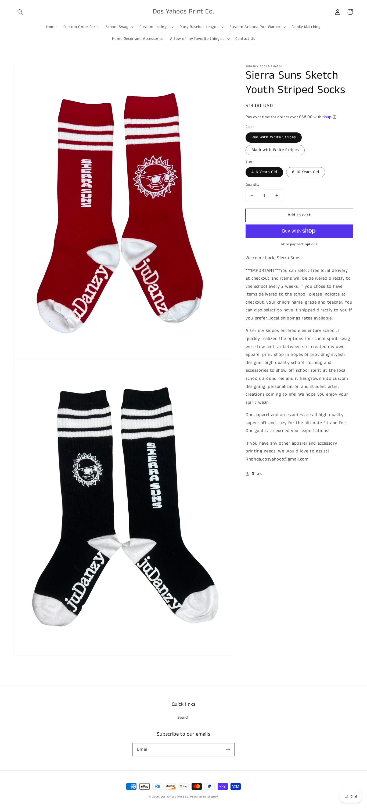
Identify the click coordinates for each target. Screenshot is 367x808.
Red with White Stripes (273, 137)
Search (184, 717)
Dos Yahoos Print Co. (175, 797)
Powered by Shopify (204, 797)
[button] (20, 12)
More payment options (299, 244)
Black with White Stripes (275, 150)
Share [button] (257, 473)
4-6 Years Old (264, 172)
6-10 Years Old (305, 172)
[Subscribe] (228, 749)
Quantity (253, 184)
